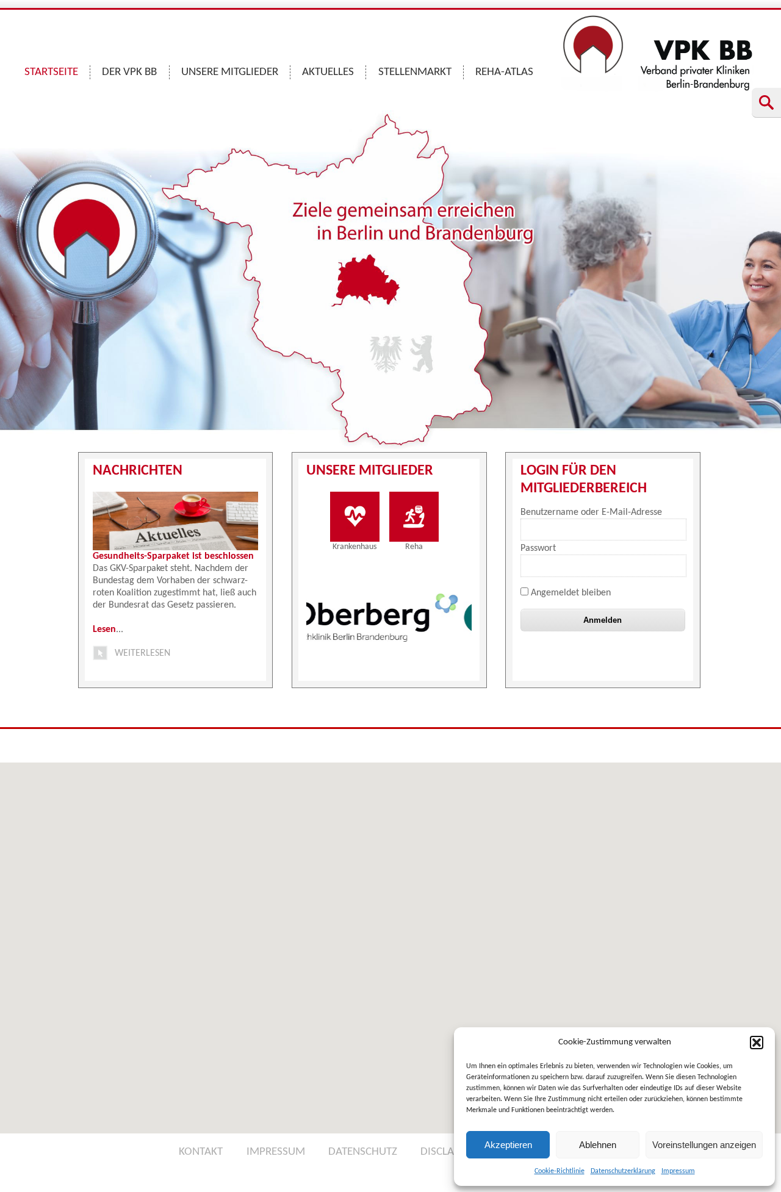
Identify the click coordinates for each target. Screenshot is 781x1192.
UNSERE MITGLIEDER (229, 72)
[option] (307, 618)
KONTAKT (201, 1152)
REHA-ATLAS (504, 72)
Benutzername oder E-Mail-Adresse (591, 512)
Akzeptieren (508, 1145)
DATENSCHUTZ (362, 1152)
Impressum (678, 1171)
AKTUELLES (328, 72)
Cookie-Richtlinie (559, 1171)
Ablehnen (597, 1145)
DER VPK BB (129, 72)
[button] (756, 1042)
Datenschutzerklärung (623, 1171)
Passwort (538, 548)
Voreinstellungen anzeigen (704, 1145)
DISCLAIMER (449, 1152)
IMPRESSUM (276, 1152)
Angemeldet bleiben (569, 593)
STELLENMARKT (415, 72)
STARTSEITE (51, 72)
